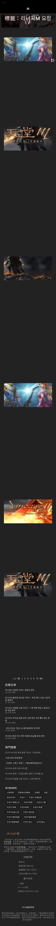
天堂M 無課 (37, 807)
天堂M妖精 (28, 802)
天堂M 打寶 (41, 802)
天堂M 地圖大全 (13, 802)
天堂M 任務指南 (35, 797)
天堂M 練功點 (28, 812)
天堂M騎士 (41, 822)
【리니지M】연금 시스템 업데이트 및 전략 (22, 728)
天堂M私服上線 (13, 812)
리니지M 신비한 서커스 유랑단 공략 (19, 690)
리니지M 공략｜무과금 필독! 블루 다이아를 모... (24, 773)
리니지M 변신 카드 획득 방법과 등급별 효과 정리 (25, 736)
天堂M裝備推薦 (13, 822)
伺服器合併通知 (24, 792)
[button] (28, 8)
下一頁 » (39, 678)
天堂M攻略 (24, 807)
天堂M (22, 797)
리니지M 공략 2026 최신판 (16, 768)
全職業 (37, 792)
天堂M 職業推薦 (13, 817)
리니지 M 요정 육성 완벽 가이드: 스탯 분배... (23, 752)
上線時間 (10, 792)
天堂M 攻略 (11, 807)
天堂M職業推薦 (30, 817)
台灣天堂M (11, 797)
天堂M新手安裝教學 (14, 758)
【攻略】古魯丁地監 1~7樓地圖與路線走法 (23, 763)
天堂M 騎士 (28, 822)
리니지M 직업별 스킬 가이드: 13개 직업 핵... (23, 779)
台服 (46, 792)
